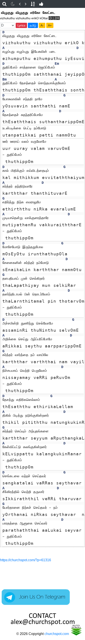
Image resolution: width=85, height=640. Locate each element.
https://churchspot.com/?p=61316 (25, 560)
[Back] (19, 4)
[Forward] (25, 4)
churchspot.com (56, 634)
